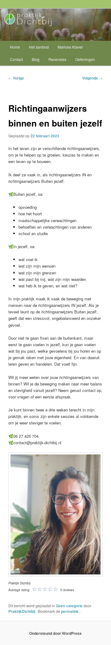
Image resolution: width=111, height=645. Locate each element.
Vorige (16, 78)
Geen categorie (69, 605)
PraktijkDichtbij (22, 611)
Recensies (57, 59)
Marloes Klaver (70, 46)
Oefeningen (85, 59)
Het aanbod (39, 46)
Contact (16, 59)
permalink (70, 611)
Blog (35, 59)
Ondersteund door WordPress (55, 633)
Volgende (92, 78)
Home (15, 46)
